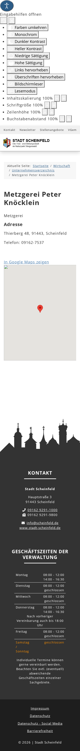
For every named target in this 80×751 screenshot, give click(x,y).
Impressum (40, 708)
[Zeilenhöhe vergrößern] (51, 112)
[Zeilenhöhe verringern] (45, 112)
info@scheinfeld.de (42, 523)
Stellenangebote (52, 130)
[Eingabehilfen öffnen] (7, 5)
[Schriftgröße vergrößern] (54, 105)
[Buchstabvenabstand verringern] (62, 118)
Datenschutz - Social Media (40, 723)
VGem (72, 130)
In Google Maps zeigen (26, 261)
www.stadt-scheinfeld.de (40, 528)
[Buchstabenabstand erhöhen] (69, 118)
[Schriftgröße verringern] (47, 105)
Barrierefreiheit (40, 731)
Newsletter (28, 130)
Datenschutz (40, 716)
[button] (40, 308)
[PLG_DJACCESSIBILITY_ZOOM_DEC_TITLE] (57, 98)
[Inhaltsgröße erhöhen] (64, 98)
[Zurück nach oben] (73, 729)
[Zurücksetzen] (3, 20)
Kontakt (9, 130)
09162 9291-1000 (43, 510)
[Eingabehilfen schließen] (12, 20)
